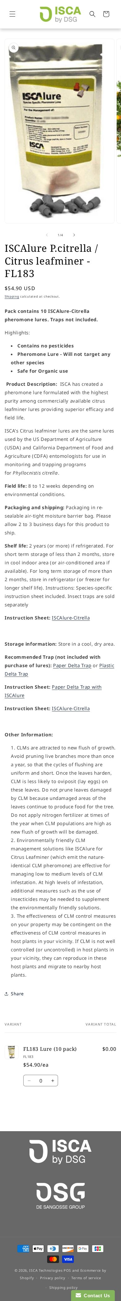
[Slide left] (47, 235)
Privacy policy (52, 1277)
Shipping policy (63, 1287)
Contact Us (95, 1295)
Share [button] (17, 994)
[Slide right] (74, 235)
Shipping (12, 296)
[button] (12, 14)
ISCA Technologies (45, 1270)
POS (67, 1270)
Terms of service (86, 1277)
